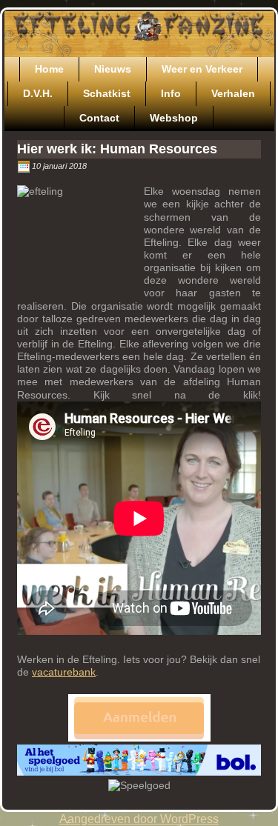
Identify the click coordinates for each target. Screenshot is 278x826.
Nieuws (112, 69)
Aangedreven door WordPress (139, 819)
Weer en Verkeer (202, 69)
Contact (99, 118)
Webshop (174, 118)
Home (49, 69)
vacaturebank (64, 672)
